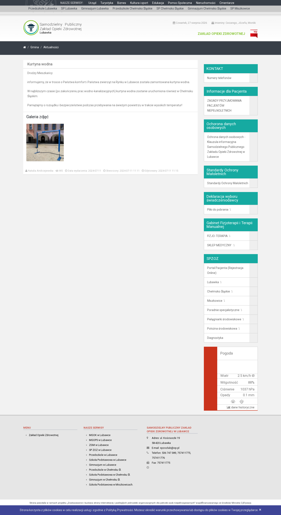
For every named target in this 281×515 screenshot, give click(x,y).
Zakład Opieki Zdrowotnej (221, 34)
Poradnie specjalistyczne (223, 310)
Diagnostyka (215, 337)
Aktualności (51, 47)
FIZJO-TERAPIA (217, 236)
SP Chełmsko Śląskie (170, 8)
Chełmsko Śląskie (218, 291)
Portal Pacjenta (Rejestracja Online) (225, 270)
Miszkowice (214, 300)
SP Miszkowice (240, 8)
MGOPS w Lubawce (100, 440)
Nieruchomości (205, 3)
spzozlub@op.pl (169, 447)
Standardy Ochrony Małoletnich (227, 183)
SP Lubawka (69, 8)
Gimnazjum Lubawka (95, 8)
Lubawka (213, 282)
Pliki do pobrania (217, 209)
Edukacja (158, 3)
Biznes (121, 3)
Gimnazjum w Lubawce (102, 464)
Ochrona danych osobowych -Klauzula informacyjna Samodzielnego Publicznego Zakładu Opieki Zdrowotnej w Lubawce (226, 146)
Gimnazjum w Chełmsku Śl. (104, 479)
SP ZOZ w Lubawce (100, 449)
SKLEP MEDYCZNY (219, 245)
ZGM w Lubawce (99, 445)
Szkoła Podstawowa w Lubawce (107, 459)
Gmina (34, 47)
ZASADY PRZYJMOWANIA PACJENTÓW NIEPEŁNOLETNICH (224, 105)
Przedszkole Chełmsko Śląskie (132, 8)
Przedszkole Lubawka (42, 8)
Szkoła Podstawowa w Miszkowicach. (111, 484)
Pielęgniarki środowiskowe (224, 319)
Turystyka (106, 3)
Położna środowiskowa (222, 328)
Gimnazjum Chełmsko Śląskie (207, 8)
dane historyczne (242, 407)
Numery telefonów (219, 78)
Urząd (92, 3)
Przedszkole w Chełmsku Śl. (105, 469)
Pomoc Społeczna (180, 3)
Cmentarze (226, 3)
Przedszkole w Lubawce (103, 454)
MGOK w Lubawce (99, 435)
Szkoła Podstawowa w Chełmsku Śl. (109, 474)
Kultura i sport (139, 3)
